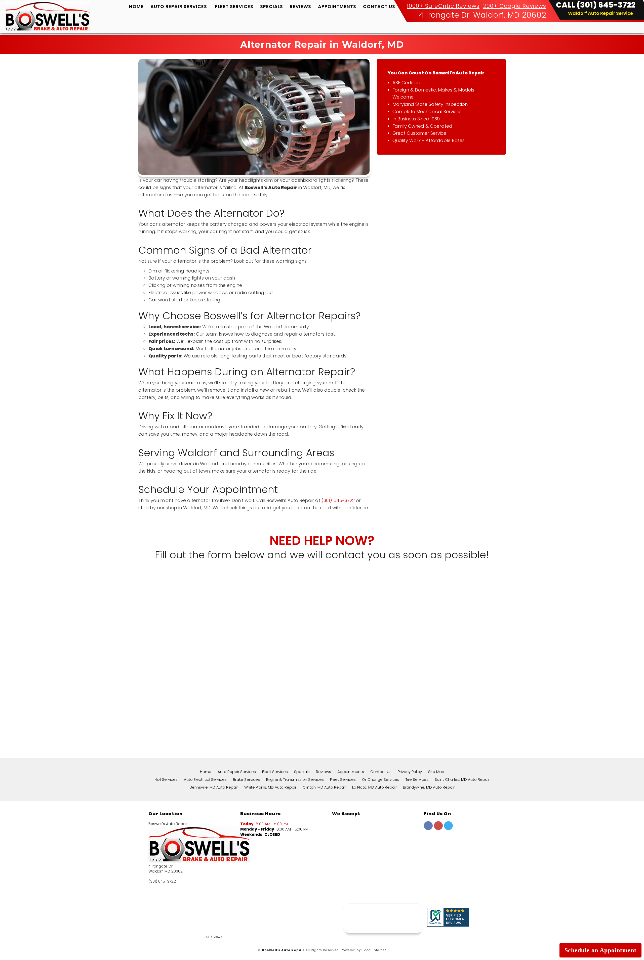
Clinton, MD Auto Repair (324, 787)
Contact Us (379, 6)
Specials (271, 6)
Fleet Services (234, 6)
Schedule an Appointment (600, 950)
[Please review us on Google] (17, 940)
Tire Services (417, 779)
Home (136, 6)
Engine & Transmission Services (295, 779)
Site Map (436, 771)
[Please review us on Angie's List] (71, 940)
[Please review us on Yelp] (44, 940)
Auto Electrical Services (205, 779)
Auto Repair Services (178, 6)
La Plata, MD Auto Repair (374, 787)
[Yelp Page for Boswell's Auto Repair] (438, 828)
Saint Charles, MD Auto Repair (462, 779)
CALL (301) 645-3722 (595, 5)
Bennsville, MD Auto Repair (214, 787)
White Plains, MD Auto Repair (270, 787)
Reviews (300, 6)
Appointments (337, 6)
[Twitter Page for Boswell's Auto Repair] (448, 828)
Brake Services (246, 779)
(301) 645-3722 (338, 500)
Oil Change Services (380, 779)
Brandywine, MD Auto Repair (429, 787)
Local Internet (374, 950)
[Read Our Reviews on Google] (439, 849)
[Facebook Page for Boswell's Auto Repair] (428, 828)
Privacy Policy (410, 771)
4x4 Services (166, 779)
